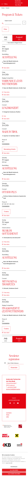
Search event (8, 20)
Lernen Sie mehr (9, 463)
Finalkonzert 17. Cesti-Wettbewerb (12, 310)
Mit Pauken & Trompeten (9, 283)
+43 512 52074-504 (14, 400)
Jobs (7, 416)
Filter (5, 29)
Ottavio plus (9, 192)
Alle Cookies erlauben (14, 473)
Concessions (5, 143)
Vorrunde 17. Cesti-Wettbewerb (12, 82)
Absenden (14, 367)
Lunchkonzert (10, 107)
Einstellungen (14, 466)
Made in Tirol (9, 131)
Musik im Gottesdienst (10, 232)
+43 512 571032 (11, 387)
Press (7, 414)
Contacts (8, 412)
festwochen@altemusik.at (13, 389)
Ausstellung (9, 57)
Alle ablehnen (14, 470)
